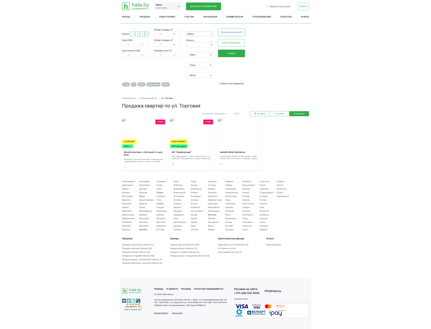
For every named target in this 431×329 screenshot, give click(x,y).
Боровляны (144, 185)
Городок (160, 207)
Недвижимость (129, 98)
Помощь (158, 288)
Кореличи (195, 207)
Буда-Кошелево (146, 200)
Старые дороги (266, 192)
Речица (245, 192)
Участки (189, 17)
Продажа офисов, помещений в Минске (142, 259)
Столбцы (263, 196)
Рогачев (246, 196)
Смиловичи (247, 215)
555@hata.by (272, 291)
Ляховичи (212, 192)
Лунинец (212, 185)
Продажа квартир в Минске (137, 248)
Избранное (267, 6)
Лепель (194, 222)
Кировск (177, 229)
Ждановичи (179, 189)
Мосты (211, 226)
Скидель (246, 207)
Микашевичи (214, 207)
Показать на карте (231, 32)
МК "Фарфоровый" (182, 152)
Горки (159, 189)
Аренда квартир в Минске (185, 245)
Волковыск (144, 218)
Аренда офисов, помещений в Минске (189, 256)
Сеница (245, 200)
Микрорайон (153, 84)
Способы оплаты (241, 299)
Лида (193, 226)
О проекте (172, 288)
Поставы (229, 226)
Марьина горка (215, 200)
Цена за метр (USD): (131, 50)
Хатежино (264, 215)
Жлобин (177, 200)
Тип (133, 84)
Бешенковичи (128, 218)
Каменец (178, 226)
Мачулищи (213, 204)
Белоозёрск (127, 196)
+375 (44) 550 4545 (246, 293)
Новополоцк (231, 196)
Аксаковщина (128, 181)
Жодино (177, 204)
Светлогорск (248, 204)
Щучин (280, 192)
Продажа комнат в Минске (136, 252)
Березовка (127, 211)
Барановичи (127, 185)
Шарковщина (283, 196)
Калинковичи (180, 222)
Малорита (212, 196)
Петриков (229, 211)
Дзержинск (161, 211)
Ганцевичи (161, 181)
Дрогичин (161, 222)
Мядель (211, 229)
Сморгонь (247, 226)
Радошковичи (248, 185)
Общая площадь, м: (163, 30)
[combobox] (199, 33)
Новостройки (167, 17)
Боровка (143, 189)
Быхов (142, 207)
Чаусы (262, 222)
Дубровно (161, 226)
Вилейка (143, 215)
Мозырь (211, 218)
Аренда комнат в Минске (183, 248)
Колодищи (196, 196)
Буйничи (143, 204)
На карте (260, 114)
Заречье (177, 207)
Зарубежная (210, 17)
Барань (125, 189)
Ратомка (246, 189)
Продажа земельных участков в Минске (142, 263)
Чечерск (280, 181)
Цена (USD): (127, 40)
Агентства (286, 17)
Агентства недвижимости (208, 288)
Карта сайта (177, 313)
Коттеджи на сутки (227, 248)
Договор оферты (161, 313)
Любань (211, 189)
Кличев (194, 185)
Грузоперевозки (261, 17)
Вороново (143, 226)
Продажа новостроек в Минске (138, 245)
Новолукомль (231, 192)
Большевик (144, 181)
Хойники (263, 218)
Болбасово (127, 222)
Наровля (229, 181)
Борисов (126, 229)
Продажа (145, 17)
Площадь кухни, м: (163, 50)
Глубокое (160, 196)
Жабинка (178, 185)
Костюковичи (197, 211)
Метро (166, 84)
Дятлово (160, 229)
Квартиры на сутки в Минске (233, 245)
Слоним (246, 211)
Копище (194, 200)
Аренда (126, 17)
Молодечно (213, 222)
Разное (305, 17)
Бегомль (126, 192)
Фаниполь (264, 211)
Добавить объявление (203, 6)
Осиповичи (230, 204)
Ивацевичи (179, 215)
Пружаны (229, 229)
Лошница (212, 181)
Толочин (263, 204)
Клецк (193, 181)
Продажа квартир (149, 98)
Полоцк (228, 222)
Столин (263, 200)
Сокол (245, 229)
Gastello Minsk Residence (232, 152)
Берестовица (128, 215)
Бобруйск (126, 226)
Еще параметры (232, 43)
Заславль (178, 211)
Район (141, 84)
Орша (227, 200)
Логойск (194, 229)
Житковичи (179, 196)
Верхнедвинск (145, 211)
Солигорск (264, 181)
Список (280, 114)
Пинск (228, 215)
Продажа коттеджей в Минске (138, 256)
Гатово (159, 185)
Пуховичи (246, 181)
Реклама (186, 288)
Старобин (264, 189)
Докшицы (160, 218)
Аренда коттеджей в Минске (185, 252)
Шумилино (282, 189)
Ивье (176, 218)
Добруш (160, 215)
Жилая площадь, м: (163, 40)
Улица (126, 84)
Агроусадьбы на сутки (230, 252)
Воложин (143, 222)
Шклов (280, 185)
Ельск (176, 181)
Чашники (263, 226)
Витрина (300, 114)
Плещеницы (230, 218)
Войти (303, 6)
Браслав (143, 192)
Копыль (194, 204)
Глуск (158, 200)
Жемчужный (179, 192)
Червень (263, 229)
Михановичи (214, 211)
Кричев (194, 215)
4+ (147, 34)
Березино (126, 200)
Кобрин (194, 192)
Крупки (194, 218)
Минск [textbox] (191, 34)
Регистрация (284, 6)
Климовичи (196, 189)
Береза (125, 207)
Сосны (262, 185)
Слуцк (245, 218)
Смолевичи (247, 222)
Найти (231, 53)
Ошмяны (229, 207)
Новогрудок (230, 189)
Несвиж (228, 185)
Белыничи (126, 204)
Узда (261, 207)
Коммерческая (234, 17)
